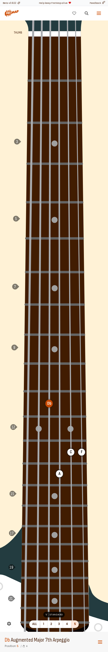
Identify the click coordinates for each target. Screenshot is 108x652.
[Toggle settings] (9, 623)
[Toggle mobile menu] (100, 642)
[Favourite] (74, 13)
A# (30, 254)
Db (7, 640)
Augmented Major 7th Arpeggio (40, 640)
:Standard (55, 614)
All (34, 624)
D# (28, 403)
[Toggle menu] (99, 13)
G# (30, 182)
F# (32, 100)
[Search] (86, 13)
